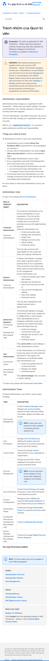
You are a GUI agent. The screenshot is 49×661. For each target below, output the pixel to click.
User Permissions (29, 197)
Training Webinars (12, 594)
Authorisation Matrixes (33, 501)
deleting (12, 83)
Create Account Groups (26, 489)
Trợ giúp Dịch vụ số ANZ (10, 13)
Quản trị (22, 13)
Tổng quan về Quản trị (33, 13)
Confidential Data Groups (33, 522)
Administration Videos (14, 597)
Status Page (36, 2)
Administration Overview (14, 574)
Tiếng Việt (36, 5)
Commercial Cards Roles (32, 383)
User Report (34, 76)
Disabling (36, 81)
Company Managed (31, 406)
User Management (12, 581)
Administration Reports (14, 578)
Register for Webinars (13, 613)
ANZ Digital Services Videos (16, 601)
